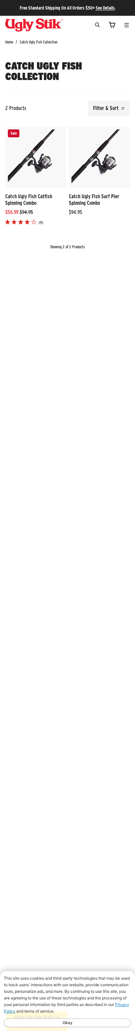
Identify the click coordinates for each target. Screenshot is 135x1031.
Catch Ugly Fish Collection (38, 42)
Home (9, 42)
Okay (67, 1022)
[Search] (97, 24)
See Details (105, 8)
